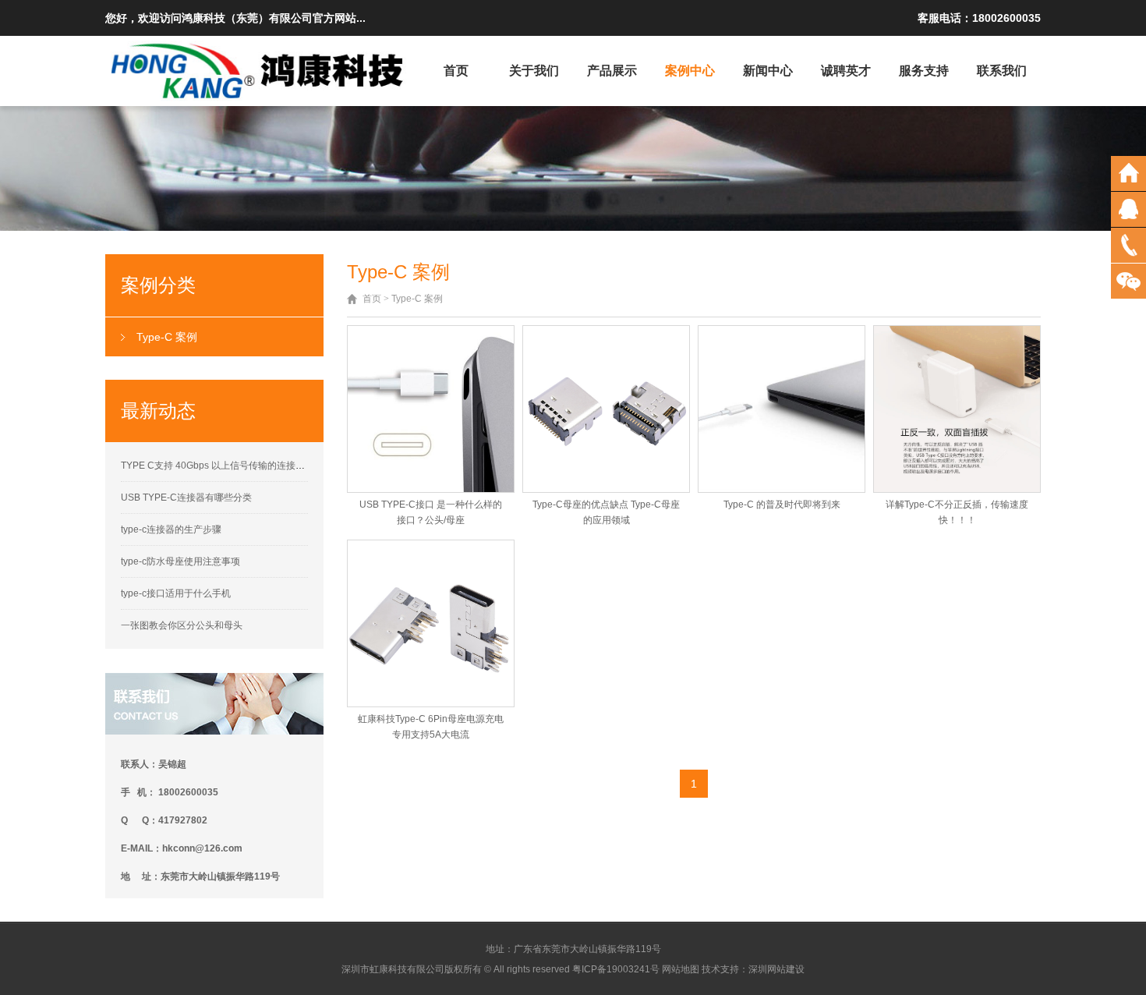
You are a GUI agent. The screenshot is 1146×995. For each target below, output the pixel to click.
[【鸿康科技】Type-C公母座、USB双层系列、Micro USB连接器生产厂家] (259, 69)
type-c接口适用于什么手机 (176, 593)
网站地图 (680, 969)
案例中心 (690, 70)
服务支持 (924, 70)
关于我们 (534, 70)
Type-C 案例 (166, 337)
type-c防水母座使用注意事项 (180, 561)
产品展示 (612, 70)
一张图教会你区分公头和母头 (181, 625)
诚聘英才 (846, 70)
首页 (456, 70)
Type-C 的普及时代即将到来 (781, 504)
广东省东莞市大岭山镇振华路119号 (587, 949)
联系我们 (1002, 70)
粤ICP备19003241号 (616, 969)
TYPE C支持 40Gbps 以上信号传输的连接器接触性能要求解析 (250, 465)
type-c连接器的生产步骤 (171, 529)
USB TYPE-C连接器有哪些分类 (186, 497)
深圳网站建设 (776, 969)
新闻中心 (768, 70)
